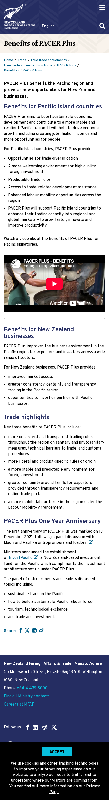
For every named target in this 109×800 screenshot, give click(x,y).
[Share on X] (27, 630)
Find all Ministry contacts (27, 696)
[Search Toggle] (102, 26)
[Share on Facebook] (20, 630)
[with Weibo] (41, 630)
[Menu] (102, 7)
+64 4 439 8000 (32, 688)
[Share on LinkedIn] (34, 630)
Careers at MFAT (19, 704)
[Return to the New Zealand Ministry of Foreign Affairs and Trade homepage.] (19, 16)
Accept (57, 752)
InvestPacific (20, 558)
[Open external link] (90, 543)
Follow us (12, 727)
